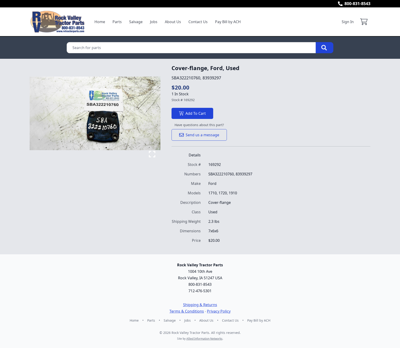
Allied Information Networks (204, 339)
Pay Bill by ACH (228, 21)
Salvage (136, 21)
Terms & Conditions (186, 311)
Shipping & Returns (200, 304)
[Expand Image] (152, 154)
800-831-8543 (357, 3)
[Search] (324, 47)
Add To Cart (195, 113)
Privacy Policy (219, 311)
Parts (117, 21)
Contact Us (198, 21)
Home (99, 21)
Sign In (348, 21)
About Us (173, 21)
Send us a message (202, 134)
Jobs (153, 21)
